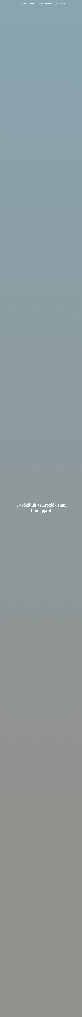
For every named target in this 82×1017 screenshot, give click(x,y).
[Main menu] (77, 4)
